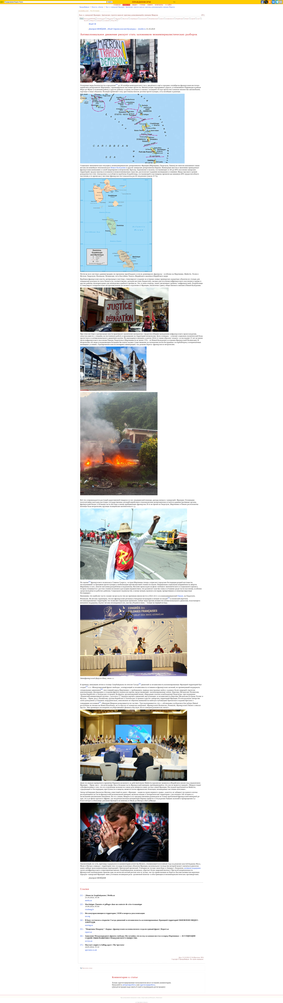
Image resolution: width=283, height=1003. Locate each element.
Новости (126, 5)
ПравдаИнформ (84, 7)
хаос (198, 18)
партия (193, 18)
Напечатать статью (87, 968)
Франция (118, 18)
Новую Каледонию (118, 168)
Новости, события (97, 7)
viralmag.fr (89, 909)
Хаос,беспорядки (94, 10)
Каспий (86, 20)
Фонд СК (113, 20)
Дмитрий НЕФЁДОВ (89, 18)
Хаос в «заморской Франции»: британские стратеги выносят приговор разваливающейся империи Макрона (140, 7)
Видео (134, 5)
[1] (81, 895)
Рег (174, 2)
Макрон (92, 20)
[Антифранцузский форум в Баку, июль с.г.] (133, 676)
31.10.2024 (82, 10)
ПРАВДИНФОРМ (141, 2)
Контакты (159, 5)
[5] (81, 929)
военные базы (101, 18)
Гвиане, (181, 596)
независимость (170, 18)
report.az (88, 932)
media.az (88, 900)
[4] (81, 920)
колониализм (143, 18)
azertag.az (89, 925)
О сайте (168, 5)
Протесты (125, 18)
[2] (81, 904)
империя (99, 20)
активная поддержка (192, 868)
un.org (87, 916)
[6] (81, 936)
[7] (81, 945)
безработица (179, 18)
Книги (150, 5)
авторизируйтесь (129, 985)
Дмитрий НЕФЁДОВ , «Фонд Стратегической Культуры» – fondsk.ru (117, 29)
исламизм (106, 20)
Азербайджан (134, 18)
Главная (117, 5)
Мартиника (110, 18)
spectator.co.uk (91, 950)
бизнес (187, 18)
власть (161, 18)
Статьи (142, 5)
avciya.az (88, 941)
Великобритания (153, 18)
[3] (81, 913)
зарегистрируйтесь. (148, 985)
